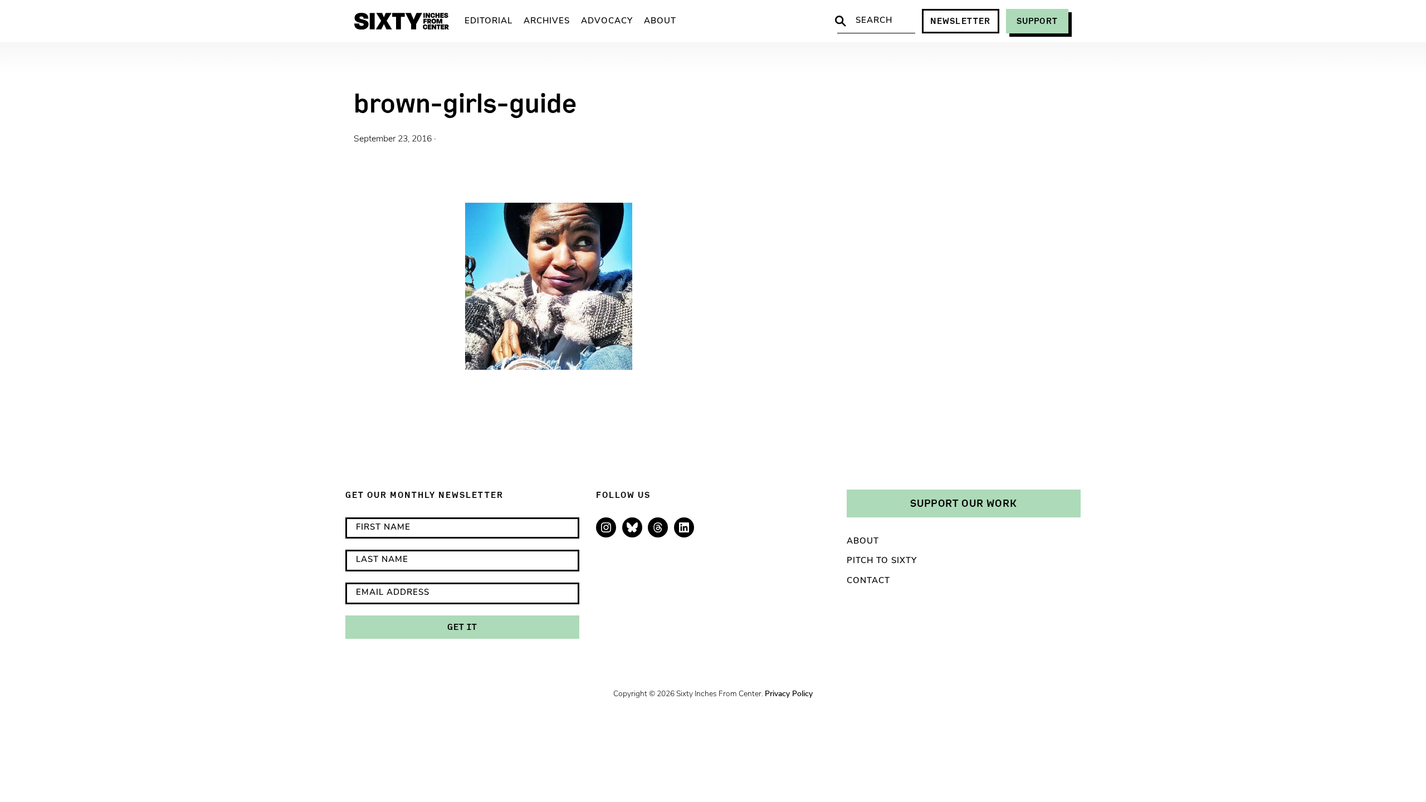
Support (1037, 21)
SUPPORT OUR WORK (963, 503)
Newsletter (960, 21)
